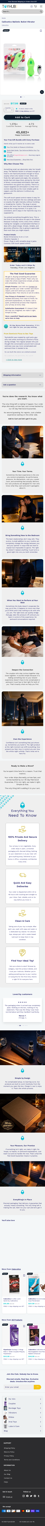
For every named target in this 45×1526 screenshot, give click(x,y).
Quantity (8, 108)
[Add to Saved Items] (41, 30)
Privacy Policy (9, 1456)
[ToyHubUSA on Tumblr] (39, 1496)
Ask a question (9, 385)
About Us (7, 1470)
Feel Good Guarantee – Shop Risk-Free (20, 159)
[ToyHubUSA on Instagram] (23, 1496)
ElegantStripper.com (20, 155)
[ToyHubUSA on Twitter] (31, 1496)
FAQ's (6, 1482)
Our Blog (7, 1474)
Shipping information (12, 375)
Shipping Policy (9, 1448)
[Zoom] (42, 92)
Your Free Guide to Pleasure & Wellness (20, 147)
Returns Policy (9, 1452)
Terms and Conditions (12, 1460)
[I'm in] (37, 1387)
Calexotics (5, 25)
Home (4, 18)
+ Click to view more (14, 360)
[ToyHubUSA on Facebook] (27, 1496)
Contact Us (33, 287)
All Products (17, 1320)
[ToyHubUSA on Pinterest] (35, 1496)
